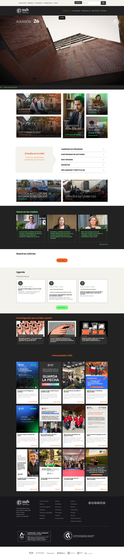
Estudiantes (38, 3)
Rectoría (73, 507)
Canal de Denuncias (76, 518)
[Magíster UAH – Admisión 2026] (38, 127)
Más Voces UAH (103, 244)
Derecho (42, 504)
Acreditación (74, 504)
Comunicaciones (59, 518)
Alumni (56, 3)
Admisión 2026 (67, 10)
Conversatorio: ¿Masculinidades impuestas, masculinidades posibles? (60, 295)
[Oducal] (89, 553)
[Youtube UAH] (101, 503)
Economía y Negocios (45, 507)
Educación (42, 509)
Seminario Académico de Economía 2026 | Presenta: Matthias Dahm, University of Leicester (91, 293)
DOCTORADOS (67, 160)
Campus (73, 501)
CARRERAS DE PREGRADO (72, 149)
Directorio (73, 512)
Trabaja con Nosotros (76, 521)
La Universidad (76, 10)
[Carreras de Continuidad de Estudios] (73, 115)
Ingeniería (42, 518)
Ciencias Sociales (44, 501)
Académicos (58, 509)
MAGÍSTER (65, 165)
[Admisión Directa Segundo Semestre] (97, 127)
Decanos (73, 515)
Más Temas (62, 260)
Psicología (42, 515)
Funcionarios (58, 512)
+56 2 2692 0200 (25, 516)
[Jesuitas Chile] (61, 553)
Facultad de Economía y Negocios (88, 289)
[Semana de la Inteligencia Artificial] (38, 104)
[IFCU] (80, 553)
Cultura (84, 336)
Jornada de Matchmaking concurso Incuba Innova (29, 289)
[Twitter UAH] (98, 503)
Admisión (57, 501)
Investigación (95, 10)
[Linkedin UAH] (89, 503)
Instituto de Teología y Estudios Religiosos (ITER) (60, 292)
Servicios (78, 2)
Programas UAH (85, 10)
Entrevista (22, 336)
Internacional (22, 3)
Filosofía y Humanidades (46, 512)
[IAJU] (39, 553)
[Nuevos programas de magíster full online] (97, 104)
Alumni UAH (58, 507)
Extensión (103, 10)
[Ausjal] (31, 553)
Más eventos (61, 307)
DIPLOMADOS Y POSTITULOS (73, 170)
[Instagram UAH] (92, 503)
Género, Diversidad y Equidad (56, 289)
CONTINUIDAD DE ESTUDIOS (73, 154)
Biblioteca (30, 3)
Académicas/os (48, 3)
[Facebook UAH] (95, 503)
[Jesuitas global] (71, 553)
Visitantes (57, 515)
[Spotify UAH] (104, 503)
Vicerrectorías (74, 509)
